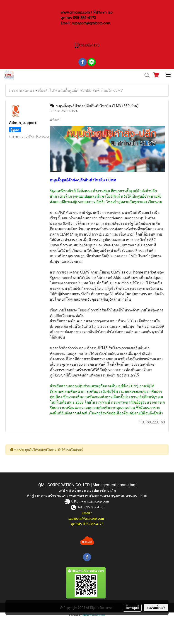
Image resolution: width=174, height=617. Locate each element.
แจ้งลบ (55, 119)
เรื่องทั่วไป (46, 90)
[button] (145, 75)
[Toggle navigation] (168, 75)
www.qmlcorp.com (95, 501)
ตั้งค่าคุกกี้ (132, 607)
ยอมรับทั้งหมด (156, 607)
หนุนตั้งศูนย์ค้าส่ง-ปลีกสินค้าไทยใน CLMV (90, 90)
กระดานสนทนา (21, 90)
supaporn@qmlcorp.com (91, 23)
